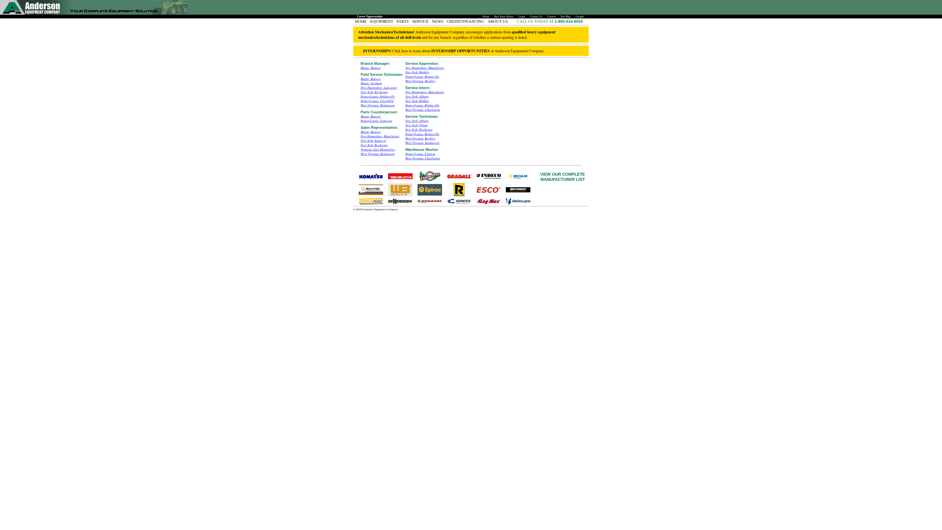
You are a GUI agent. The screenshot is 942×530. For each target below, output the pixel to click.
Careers (551, 16)
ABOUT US (498, 21)
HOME (361, 21)
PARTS (403, 21)
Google (580, 16)
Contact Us (536, 16)
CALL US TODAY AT (536, 21)
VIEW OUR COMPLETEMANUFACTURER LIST (562, 177)
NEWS (437, 21)
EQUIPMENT (381, 21)
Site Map (566, 16)
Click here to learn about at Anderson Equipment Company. (454, 50)
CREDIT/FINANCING (465, 21)
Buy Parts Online (503, 16)
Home (486, 16)
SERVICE (420, 21)
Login (521, 16)
